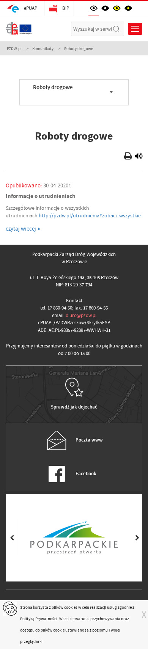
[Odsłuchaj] (138, 157)
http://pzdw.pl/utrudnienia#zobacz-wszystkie (90, 215)
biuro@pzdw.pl (81, 315)
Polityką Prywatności (38, 618)
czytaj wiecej (21, 229)
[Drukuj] (129, 157)
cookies (70, 607)
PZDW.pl (14, 48)
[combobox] (74, 92)
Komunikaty (43, 48)
